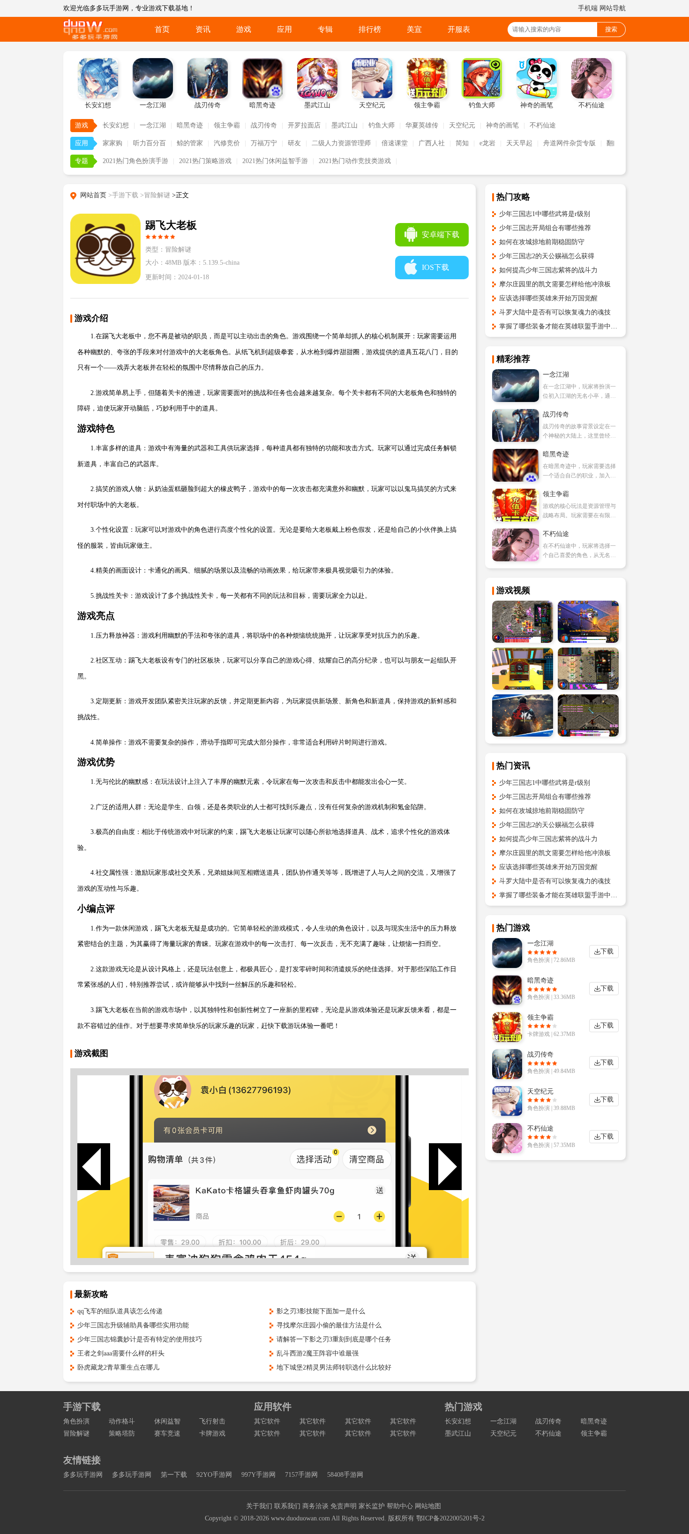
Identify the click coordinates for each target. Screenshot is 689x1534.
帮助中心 (400, 1506)
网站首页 (93, 195)
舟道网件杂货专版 (569, 143)
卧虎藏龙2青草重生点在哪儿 (118, 1367)
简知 (462, 143)
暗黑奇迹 (190, 125)
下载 (607, 951)
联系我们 (287, 1506)
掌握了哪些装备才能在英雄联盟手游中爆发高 (564, 326)
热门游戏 (463, 1406)
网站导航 (612, 8)
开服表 (459, 29)
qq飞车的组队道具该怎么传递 (120, 1311)
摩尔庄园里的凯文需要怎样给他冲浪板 (555, 284)
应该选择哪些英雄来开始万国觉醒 (548, 298)
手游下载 (82, 1406)
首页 (162, 29)
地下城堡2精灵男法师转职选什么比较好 (334, 1367)
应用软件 (273, 1406)
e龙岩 (487, 143)
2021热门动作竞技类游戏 (355, 160)
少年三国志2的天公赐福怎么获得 (546, 256)
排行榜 (370, 29)
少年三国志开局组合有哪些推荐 (545, 227)
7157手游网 (301, 1474)
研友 (294, 143)
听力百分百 (149, 143)
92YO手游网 (214, 1474)
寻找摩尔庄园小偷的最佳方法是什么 (329, 1325)
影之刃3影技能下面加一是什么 (321, 1311)
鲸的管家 (190, 143)
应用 (284, 29)
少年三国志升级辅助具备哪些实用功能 (133, 1325)
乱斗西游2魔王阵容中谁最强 (318, 1353)
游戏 (243, 29)
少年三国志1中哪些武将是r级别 (544, 213)
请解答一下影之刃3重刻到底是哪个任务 (334, 1339)
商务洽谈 (315, 1506)
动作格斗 (122, 1421)
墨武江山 (344, 125)
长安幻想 (116, 125)
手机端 (588, 8)
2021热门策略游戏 (205, 160)
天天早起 (519, 143)
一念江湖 (153, 125)
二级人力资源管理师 (341, 143)
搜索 (611, 29)
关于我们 (259, 1506)
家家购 (112, 143)
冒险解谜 (76, 1433)
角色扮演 (76, 1421)
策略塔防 (122, 1433)
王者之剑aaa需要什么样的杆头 (121, 1353)
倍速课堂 (395, 143)
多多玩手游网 (83, 1474)
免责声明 (343, 1506)
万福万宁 (264, 143)
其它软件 (267, 1421)
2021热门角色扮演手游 (135, 160)
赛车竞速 (167, 1433)
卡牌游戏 (212, 1433)
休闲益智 (167, 1421)
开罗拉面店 (304, 125)
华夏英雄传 (421, 125)
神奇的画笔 (502, 125)
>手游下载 (123, 195)
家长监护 (372, 1506)
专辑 (325, 29)
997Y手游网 (258, 1474)
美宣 (414, 29)
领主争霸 (227, 125)
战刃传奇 (264, 125)
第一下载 (174, 1474)
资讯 (202, 29)
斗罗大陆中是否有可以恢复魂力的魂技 (555, 312)
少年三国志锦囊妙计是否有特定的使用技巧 (139, 1339)
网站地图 (428, 1506)
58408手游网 (345, 1474)
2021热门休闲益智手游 (275, 160)
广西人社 (432, 143)
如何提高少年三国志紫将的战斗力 (548, 270)
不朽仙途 (543, 125)
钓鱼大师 (381, 125)
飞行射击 (212, 1421)
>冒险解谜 (155, 195)
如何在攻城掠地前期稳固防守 (541, 242)
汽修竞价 (227, 143)
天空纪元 (462, 125)
